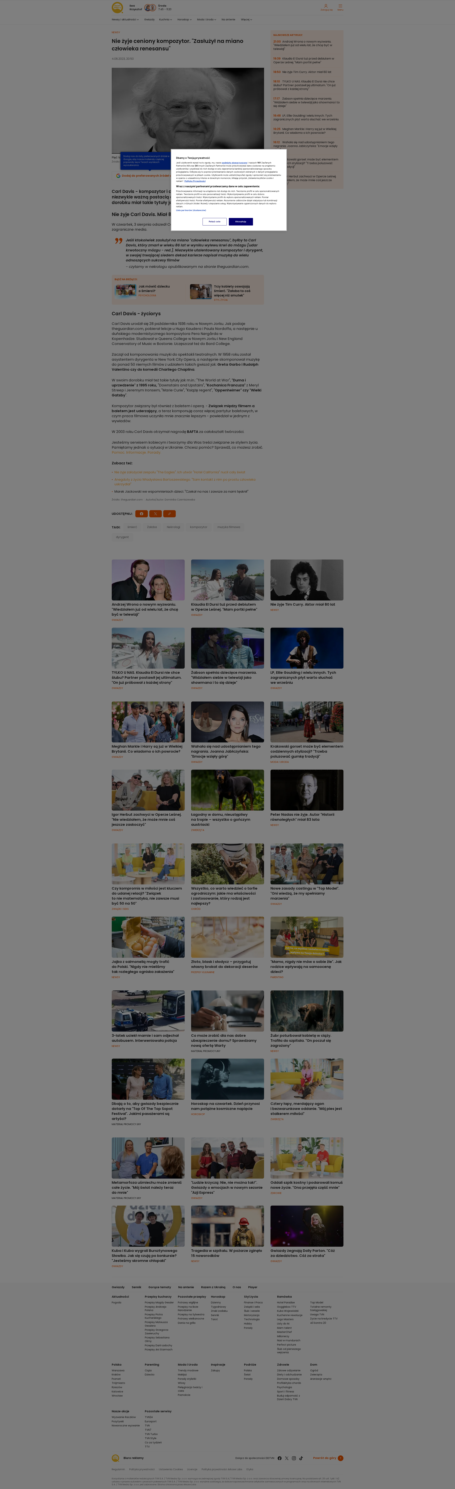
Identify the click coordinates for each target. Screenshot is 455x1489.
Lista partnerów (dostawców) (191, 210)
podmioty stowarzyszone (234, 162)
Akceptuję (240, 221)
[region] (229, 190)
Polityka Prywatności (195, 181)
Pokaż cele (215, 221)
